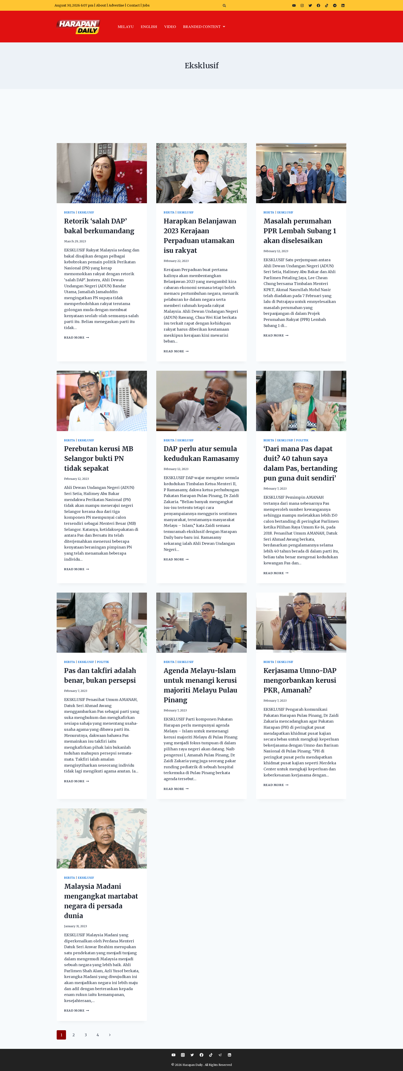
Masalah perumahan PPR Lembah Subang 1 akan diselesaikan (300, 231)
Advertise (116, 5)
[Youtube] (293, 5)
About (101, 5)
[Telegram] (334, 5)
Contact (133, 5)
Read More (76, 337)
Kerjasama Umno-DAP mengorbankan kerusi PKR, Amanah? (300, 680)
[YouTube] (173, 1055)
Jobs (145, 5)
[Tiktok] (326, 5)
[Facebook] (318, 5)
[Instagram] (302, 5)
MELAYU (126, 26)
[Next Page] (110, 1035)
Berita (69, 212)
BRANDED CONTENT (202, 26)
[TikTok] (211, 1055)
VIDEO (170, 26)
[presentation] (102, 173)
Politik (302, 440)
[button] (224, 5)
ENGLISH (149, 26)
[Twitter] (310, 5)
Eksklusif (86, 212)
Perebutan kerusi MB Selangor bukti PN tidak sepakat (98, 459)
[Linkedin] (229, 1055)
